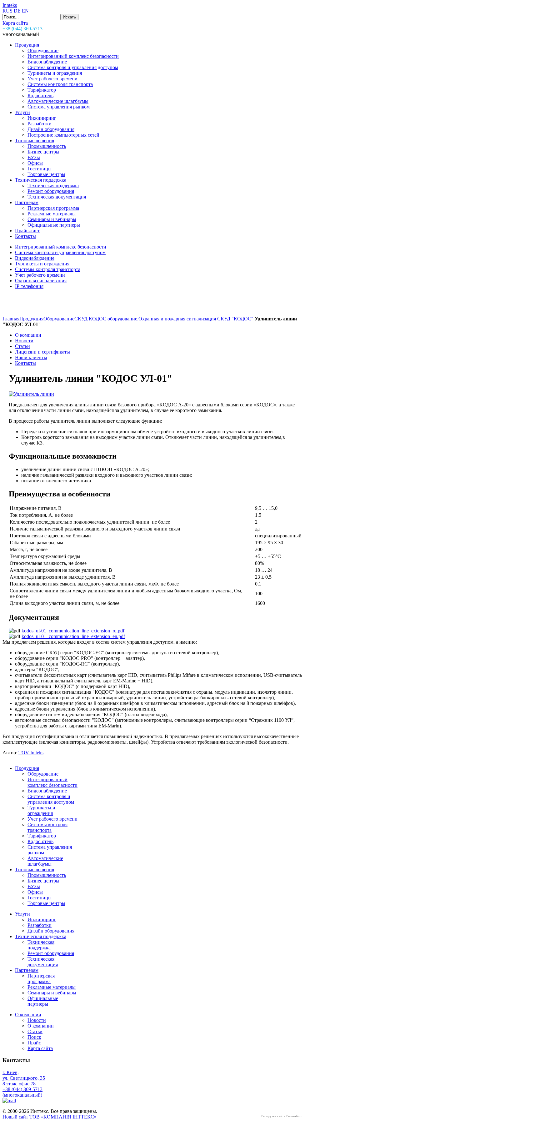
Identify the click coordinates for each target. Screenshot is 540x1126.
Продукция (31, 318)
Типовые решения (34, 869)
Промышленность (47, 875)
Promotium (294, 1116)
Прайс (34, 1042)
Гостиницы (40, 897)
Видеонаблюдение (47, 790)
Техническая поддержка (40, 936)
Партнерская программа (41, 978)
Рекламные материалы (52, 987)
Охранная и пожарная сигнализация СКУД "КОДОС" (195, 318)
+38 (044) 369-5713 (22, 28)
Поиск (34, 1037)
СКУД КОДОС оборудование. (106, 318)
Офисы (35, 892)
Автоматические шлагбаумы (45, 861)
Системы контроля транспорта (48, 827)
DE (17, 10)
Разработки (40, 925)
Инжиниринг (42, 919)
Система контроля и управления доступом (51, 799)
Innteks (9, 5)
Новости (37, 1020)
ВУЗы (34, 886)
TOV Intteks (30, 752)
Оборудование (58, 318)
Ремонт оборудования (51, 953)
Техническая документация (43, 961)
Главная (10, 318)
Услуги (22, 914)
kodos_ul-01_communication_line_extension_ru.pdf (73, 630)
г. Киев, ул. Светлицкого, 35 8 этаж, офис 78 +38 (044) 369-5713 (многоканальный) (23, 1084)
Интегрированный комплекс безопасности (53, 782)
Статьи (35, 1031)
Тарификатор (42, 835)
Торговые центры (46, 903)
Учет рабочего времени (53, 819)
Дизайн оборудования (51, 930)
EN (25, 10)
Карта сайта (15, 23)
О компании (28, 1014)
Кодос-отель (40, 841)
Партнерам (26, 970)
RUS (7, 10)
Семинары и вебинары (52, 992)
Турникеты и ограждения (41, 810)
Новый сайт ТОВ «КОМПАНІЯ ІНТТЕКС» (49, 1116)
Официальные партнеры (43, 1001)
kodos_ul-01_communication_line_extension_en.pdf (73, 636)
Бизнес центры (43, 880)
